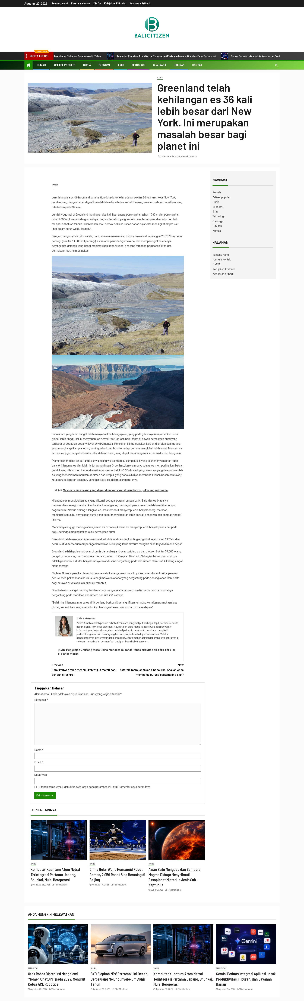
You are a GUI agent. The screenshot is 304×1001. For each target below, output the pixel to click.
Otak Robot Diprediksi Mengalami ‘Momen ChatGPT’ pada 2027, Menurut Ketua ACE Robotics (56, 978)
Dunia (87, 65)
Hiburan (179, 65)
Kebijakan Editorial (115, 3)
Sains (160, 78)
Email (38, 762)
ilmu (121, 65)
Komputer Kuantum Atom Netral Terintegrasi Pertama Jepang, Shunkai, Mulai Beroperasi (122, 55)
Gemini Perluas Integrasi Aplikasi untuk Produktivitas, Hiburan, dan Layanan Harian (232, 55)
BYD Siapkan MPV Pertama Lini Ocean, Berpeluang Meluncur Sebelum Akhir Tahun (119, 978)
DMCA (97, 3)
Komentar (41, 699)
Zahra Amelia (167, 156)
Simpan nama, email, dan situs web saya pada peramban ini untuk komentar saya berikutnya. (95, 787)
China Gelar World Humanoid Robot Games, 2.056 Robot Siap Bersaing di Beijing (117, 874)
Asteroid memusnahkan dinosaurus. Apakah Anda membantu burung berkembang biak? (152, 669)
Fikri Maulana (61, 885)
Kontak (197, 65)
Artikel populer (64, 65)
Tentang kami (60, 3)
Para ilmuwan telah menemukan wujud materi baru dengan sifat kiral (84, 669)
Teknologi (138, 65)
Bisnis (94, 968)
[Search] (276, 65)
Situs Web (40, 774)
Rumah (41, 65)
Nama (38, 750)
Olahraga (159, 65)
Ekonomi (104, 65)
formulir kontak (80, 3)
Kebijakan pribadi (139, 3)
